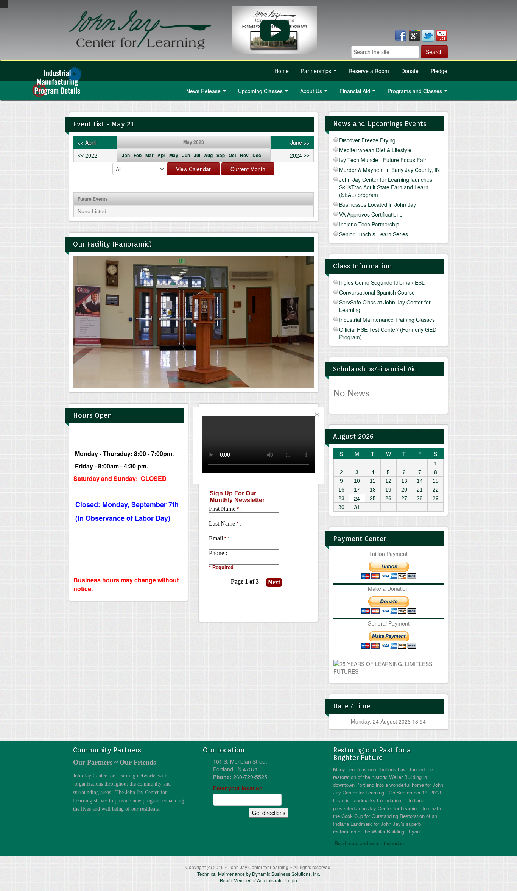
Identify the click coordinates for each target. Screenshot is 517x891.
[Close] (316, 414)
